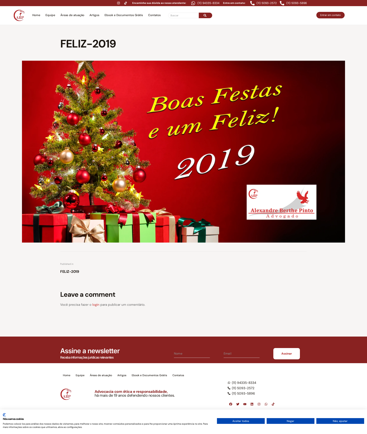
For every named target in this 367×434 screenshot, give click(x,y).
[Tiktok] (126, 3)
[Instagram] (118, 3)
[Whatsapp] (266, 404)
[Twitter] (238, 404)
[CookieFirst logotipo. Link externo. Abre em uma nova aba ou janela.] (4, 415)
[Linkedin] (252, 404)
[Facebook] (231, 404)
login (95, 304)
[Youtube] (245, 404)
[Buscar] (205, 15)
